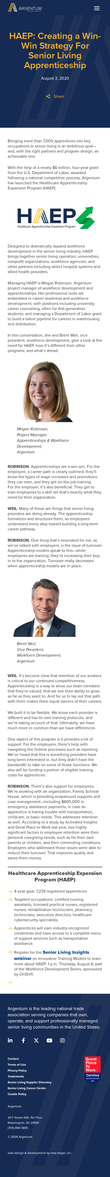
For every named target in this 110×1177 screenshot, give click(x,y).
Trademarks (16, 1076)
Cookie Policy (17, 1094)
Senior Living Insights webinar (51, 955)
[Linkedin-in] (10, 1040)
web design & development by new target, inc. (40, 1153)
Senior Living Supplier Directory (29, 1082)
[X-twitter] (36, 1040)
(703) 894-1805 (18, 1128)
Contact (13, 1058)
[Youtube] (49, 1040)
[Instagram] (62, 1040)
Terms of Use (17, 1064)
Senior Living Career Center (27, 1088)
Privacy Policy (17, 1070)
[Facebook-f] (23, 1040)
